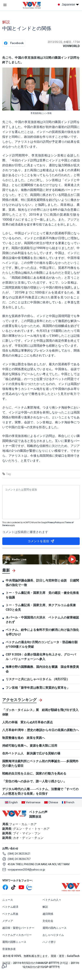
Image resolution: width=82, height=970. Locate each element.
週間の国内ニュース (55, 927)
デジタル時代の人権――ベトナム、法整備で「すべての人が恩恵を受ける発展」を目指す (40, 791)
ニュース (7, 899)
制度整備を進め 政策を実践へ (23, 738)
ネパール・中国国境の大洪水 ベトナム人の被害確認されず (42, 620)
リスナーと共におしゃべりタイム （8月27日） (38, 679)
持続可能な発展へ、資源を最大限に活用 (29, 745)
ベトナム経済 (10, 906)
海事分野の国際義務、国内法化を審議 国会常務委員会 (42, 669)
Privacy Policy (54, 522)
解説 (6, 22)
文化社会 (48, 920)
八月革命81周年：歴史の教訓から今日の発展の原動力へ (40, 730)
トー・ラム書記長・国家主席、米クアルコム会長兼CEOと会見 (41, 607)
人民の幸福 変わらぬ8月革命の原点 (27, 722)
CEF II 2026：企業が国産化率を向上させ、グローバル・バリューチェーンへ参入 (41, 657)
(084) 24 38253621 (19, 853)
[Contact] (4, 965)
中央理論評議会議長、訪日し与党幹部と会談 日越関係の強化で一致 (42, 583)
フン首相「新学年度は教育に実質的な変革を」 (38, 687)
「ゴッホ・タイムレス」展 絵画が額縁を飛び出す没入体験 (40, 712)
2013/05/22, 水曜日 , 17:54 (64, 41)
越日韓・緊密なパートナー (18, 927)
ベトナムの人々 (52, 899)
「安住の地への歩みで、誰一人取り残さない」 (34, 781)
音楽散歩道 (9, 948)
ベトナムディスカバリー (17, 934)
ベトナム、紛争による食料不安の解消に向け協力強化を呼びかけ (42, 632)
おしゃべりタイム (53, 934)
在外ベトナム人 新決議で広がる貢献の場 (31, 753)
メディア (7, 920)
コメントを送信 (38, 541)
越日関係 (48, 913)
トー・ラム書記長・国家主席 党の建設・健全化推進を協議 (42, 595)
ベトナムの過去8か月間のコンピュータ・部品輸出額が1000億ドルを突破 (42, 644)
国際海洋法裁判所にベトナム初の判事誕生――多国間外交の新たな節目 (40, 763)
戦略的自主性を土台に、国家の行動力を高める (34, 773)
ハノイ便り (49, 941)
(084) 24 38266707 (19, 858)
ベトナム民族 (10, 913)
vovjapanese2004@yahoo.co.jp (26, 869)
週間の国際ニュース (14, 941)
